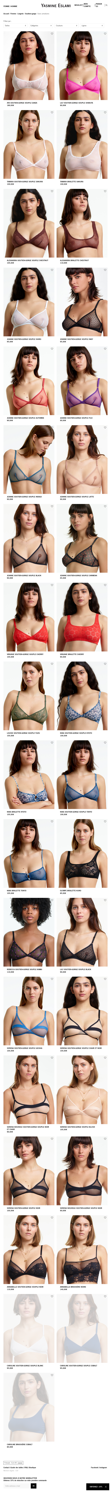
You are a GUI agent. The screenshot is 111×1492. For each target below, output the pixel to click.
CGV (16, 1471)
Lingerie (21, 14)
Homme (14, 6)
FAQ (26, 1467)
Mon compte (87, 5)
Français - (13, 1463)
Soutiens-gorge (30, 14)
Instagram (103, 1467)
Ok (34, 1486)
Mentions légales (8, 1471)
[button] (52, 34)
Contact (6, 1467)
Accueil (6, 14)
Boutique (32, 1467)
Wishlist (78, 5)
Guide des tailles (17, 1467)
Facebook (94, 1467)
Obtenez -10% (96, 1487)
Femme (6, 6)
